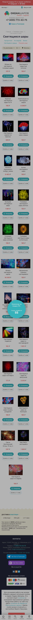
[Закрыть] (25, 301)
